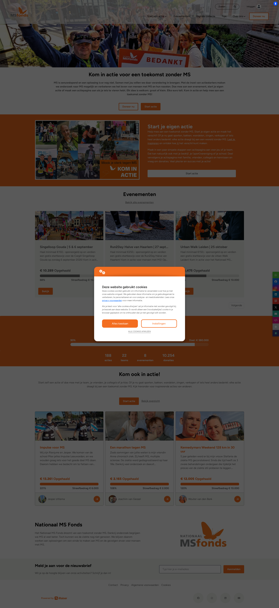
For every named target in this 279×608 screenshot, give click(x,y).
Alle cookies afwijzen (139, 331)
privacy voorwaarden (112, 300)
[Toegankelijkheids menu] (275, 3)
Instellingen (159, 323)
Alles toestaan (120, 323)
